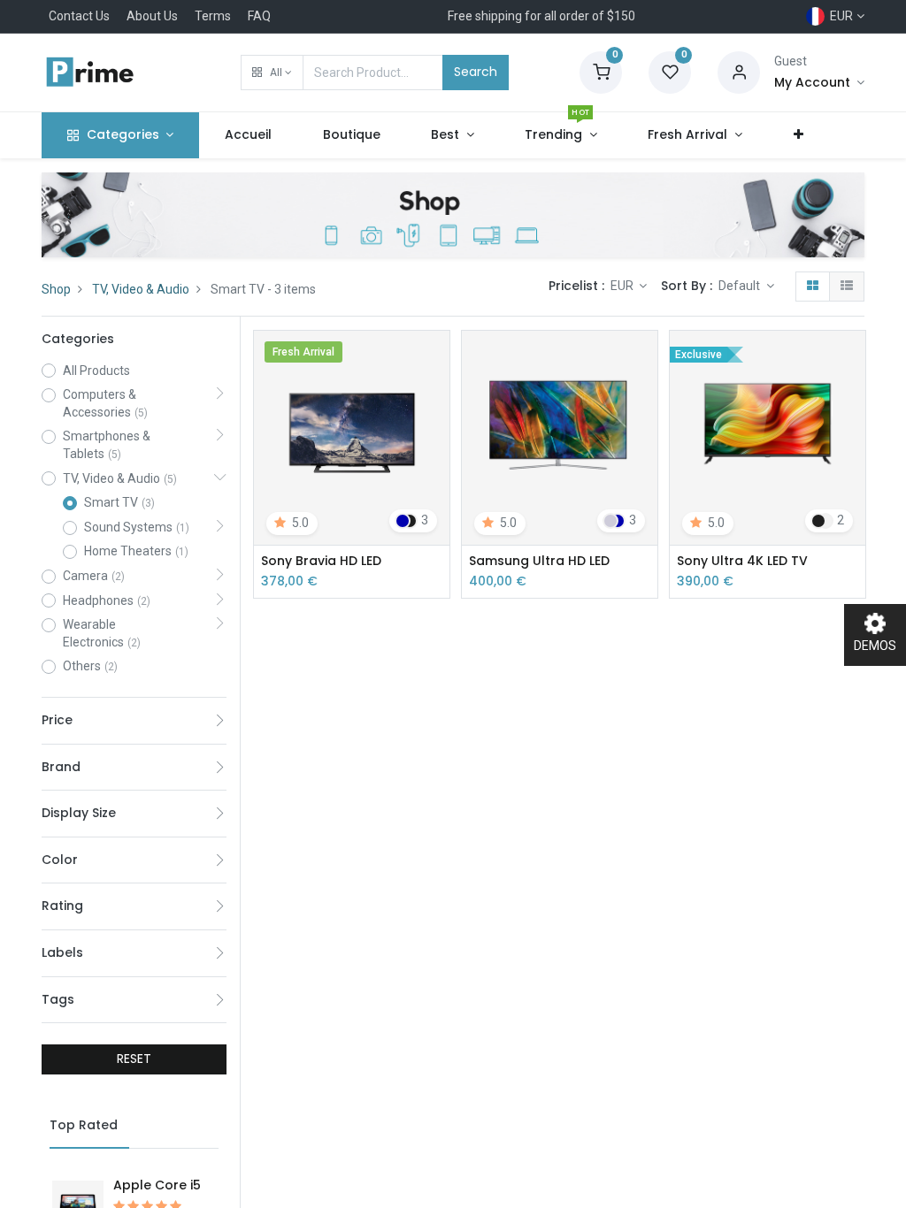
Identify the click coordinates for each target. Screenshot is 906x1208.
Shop (56, 289)
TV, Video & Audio (140, 289)
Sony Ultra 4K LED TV (742, 561)
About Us (152, 16)
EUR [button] (623, 286)
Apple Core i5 (157, 1185)
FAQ (259, 16)
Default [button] (740, 286)
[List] (846, 286)
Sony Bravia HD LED (321, 561)
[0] (601, 72)
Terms (213, 16)
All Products (96, 370)
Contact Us (79, 16)
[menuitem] (248, 135)
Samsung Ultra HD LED (539, 561)
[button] (272, 72)
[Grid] (812, 286)
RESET (134, 1058)
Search (475, 71)
